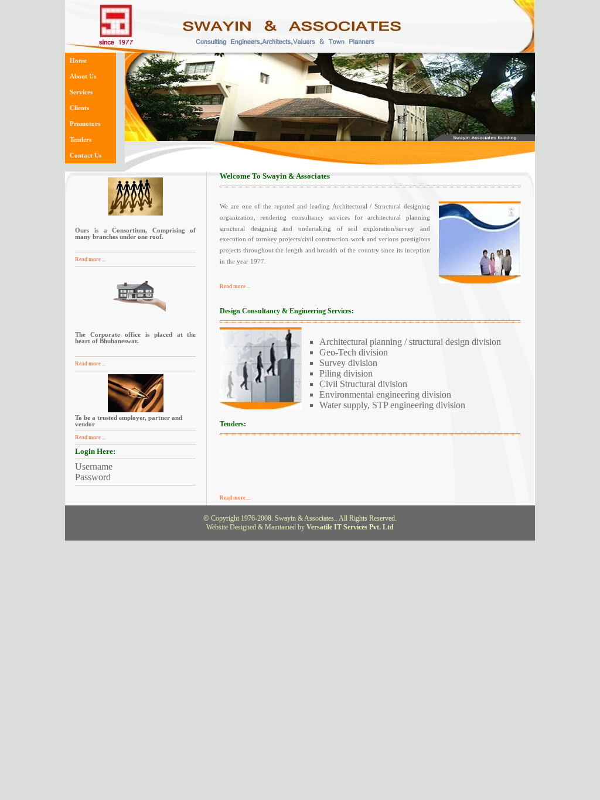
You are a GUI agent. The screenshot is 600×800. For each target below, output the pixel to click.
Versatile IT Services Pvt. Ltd (350, 527)
